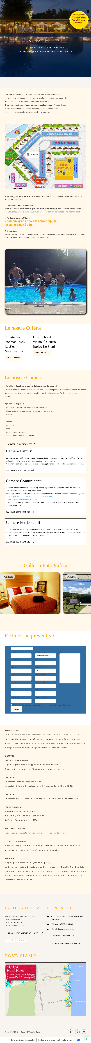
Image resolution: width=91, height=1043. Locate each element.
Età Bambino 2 (41, 682)
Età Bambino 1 (40, 674)
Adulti (37, 659)
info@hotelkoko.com (66, 929)
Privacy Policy (10, 941)
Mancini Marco (34, 1032)
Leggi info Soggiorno (61, 935)
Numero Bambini (41, 667)
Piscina (71, 576)
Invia (16, 709)
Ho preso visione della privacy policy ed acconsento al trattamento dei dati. (42, 705)
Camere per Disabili (23, 522)
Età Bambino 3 (41, 690)
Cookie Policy (21, 941)
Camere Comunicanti (24, 481)
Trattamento (40, 652)
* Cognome (15, 659)
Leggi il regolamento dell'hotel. (23, 933)
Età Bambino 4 (41, 697)
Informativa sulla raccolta (22, 1040)
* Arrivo (14, 690)
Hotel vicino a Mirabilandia (64, 943)
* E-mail (14, 682)
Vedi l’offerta (13, 357)
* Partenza (15, 697)
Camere (8, 576)
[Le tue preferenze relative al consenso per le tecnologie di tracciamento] (87, 1039)
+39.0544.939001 (66, 924)
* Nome (14, 652)
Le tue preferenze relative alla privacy (55, 1040)
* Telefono (15, 674)
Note (61, 652)
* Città (13, 667)
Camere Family (19, 451)
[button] (42, 619)
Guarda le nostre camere (20, 444)
